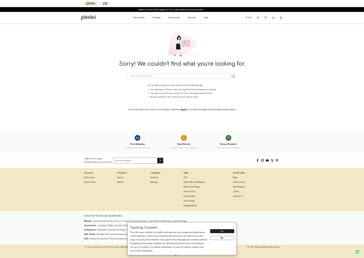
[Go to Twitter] (272, 160)
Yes (222, 231)
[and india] (104, 3)
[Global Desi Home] (88, 17)
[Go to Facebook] (257, 160)
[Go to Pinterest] (277, 160)
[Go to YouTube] (267, 160)
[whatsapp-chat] (357, 251)
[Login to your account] (273, 17)
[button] (258, 17)
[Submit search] (233, 76)
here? (184, 109)
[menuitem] (139, 17)
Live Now (192, 9)
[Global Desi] (90, 3)
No (222, 238)
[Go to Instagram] (262, 160)
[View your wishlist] (265, 17)
